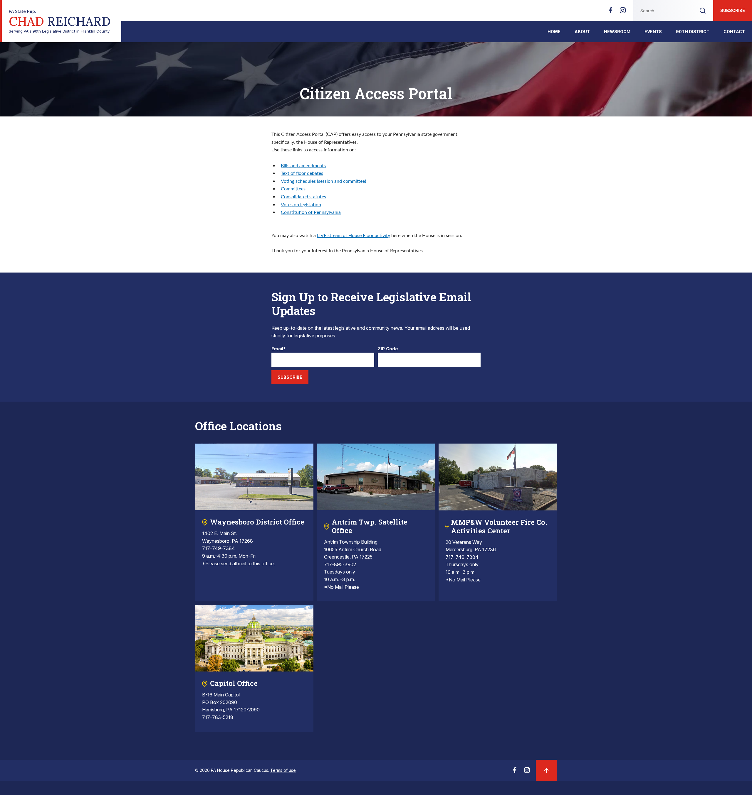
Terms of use (283, 770)
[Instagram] (622, 12)
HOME (554, 31)
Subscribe (732, 10)
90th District (692, 31)
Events (653, 31)
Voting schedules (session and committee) (323, 181)
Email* (278, 348)
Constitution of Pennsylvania (311, 212)
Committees (293, 189)
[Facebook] (610, 12)
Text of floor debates (302, 173)
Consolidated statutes (303, 196)
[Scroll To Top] (546, 770)
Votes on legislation (301, 204)
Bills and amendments (303, 165)
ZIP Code (388, 348)
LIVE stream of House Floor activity (353, 235)
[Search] (702, 10)
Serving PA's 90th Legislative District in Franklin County (60, 21)
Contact (734, 31)
